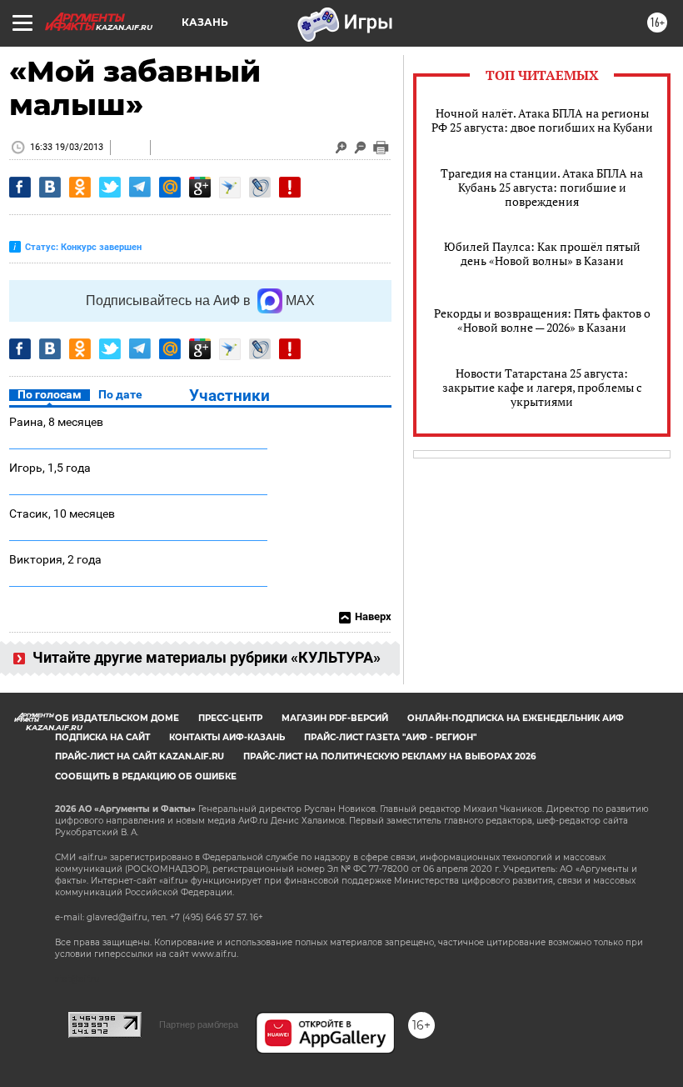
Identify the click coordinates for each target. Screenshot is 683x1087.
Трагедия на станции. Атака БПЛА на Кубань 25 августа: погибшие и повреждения (542, 187)
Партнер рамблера (198, 1024)
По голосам (49, 394)
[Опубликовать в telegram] (140, 187)
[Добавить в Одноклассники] (80, 187)
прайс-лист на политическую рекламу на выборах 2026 (389, 756)
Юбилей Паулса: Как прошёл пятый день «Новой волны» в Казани (542, 253)
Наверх (373, 616)
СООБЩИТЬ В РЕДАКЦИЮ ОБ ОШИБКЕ (146, 776)
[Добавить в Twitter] (110, 187)
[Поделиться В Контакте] (50, 187)
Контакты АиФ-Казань (227, 737)
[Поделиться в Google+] (200, 187)
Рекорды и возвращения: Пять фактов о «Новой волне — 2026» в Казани (542, 320)
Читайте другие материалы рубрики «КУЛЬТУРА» (205, 657)
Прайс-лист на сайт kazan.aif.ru (139, 756)
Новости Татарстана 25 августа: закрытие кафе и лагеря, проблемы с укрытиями (542, 387)
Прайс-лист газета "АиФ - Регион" (390, 737)
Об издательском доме (117, 718)
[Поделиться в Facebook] (20, 187)
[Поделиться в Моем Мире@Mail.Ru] (170, 187)
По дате (120, 394)
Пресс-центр (230, 718)
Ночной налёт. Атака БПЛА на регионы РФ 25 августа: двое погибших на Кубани (542, 120)
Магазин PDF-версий (335, 718)
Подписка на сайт (102, 737)
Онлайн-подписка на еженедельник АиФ (515, 718)
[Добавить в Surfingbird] (230, 187)
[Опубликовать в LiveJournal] (260, 187)
